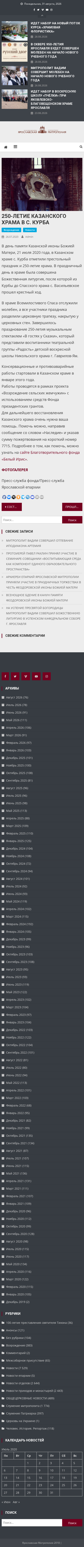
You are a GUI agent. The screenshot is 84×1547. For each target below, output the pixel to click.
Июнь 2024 (14, 894)
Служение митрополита (23, 1406)
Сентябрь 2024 (16, 871)
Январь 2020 (15, 1294)
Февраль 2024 (16, 924)
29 (28, 1493)
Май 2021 (13, 1173)
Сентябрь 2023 (16, 962)
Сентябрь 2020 (16, 1234)
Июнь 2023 (14, 984)
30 (40, 1493)
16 (40, 1478)
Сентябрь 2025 (16, 780)
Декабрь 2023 (15, 939)
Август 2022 (14, 1060)
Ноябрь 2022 (15, 1037)
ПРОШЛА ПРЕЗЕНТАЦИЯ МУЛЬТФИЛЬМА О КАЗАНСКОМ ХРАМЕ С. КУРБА (73, 507)
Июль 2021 (13, 1158)
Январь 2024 (15, 932)
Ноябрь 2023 (15, 947)
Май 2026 (13, 720)
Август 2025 (14, 788)
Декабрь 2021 (15, 1120)
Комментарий (16, 1353)
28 (17, 1493)
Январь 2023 (15, 1022)
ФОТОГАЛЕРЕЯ (15, 469)
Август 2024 (14, 879)
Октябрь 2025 (15, 773)
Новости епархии (18, 1375)
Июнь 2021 (14, 1166)
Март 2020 (13, 1279)
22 (28, 1485)
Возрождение (11, 229)
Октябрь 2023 (15, 954)
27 (5, 1493)
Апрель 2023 (15, 1000)
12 (75, 1470)
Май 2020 (13, 1264)
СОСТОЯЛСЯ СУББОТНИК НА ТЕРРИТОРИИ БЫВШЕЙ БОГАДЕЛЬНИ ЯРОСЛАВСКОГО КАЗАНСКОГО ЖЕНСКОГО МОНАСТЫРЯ (14, 507)
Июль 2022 (13, 1068)
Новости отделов (18, 1383)
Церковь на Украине (20, 1421)
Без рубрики (15, 1338)
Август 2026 (14, 697)
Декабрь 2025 (15, 758)
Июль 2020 (13, 1249)
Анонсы (11, 1330)
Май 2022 (13, 1083)
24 (51, 1485)
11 (63, 1470)
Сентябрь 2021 (16, 1143)
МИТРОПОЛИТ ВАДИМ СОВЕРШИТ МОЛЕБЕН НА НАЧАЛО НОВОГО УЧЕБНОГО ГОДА (52, 74)
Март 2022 (13, 1098)
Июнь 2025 (14, 803)
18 (63, 1478)
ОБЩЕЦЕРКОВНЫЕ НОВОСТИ (26, 1398)
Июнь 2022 (14, 1075)
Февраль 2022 (16, 1105)
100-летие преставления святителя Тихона (36, 1323)
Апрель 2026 (15, 727)
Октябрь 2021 (15, 1136)
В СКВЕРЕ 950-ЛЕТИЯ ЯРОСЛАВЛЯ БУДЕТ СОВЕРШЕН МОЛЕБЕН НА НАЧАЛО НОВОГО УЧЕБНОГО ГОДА (55, 50)
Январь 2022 (15, 1113)
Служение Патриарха (21, 1413)
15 (28, 1478)
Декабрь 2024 (15, 848)
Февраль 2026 (16, 743)
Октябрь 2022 (15, 1045)
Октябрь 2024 (15, 864)
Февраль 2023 (16, 1015)
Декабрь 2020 (15, 1211)
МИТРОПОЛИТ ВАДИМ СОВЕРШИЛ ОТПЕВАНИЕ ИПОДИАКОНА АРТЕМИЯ (39, 543)
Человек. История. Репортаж (26, 1428)
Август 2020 (14, 1241)
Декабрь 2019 (15, 1302)
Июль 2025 (13, 795)
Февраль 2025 (16, 833)
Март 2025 (13, 826)
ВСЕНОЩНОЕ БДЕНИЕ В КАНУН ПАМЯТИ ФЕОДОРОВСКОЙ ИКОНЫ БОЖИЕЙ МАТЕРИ (37, 597)
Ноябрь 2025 (15, 765)
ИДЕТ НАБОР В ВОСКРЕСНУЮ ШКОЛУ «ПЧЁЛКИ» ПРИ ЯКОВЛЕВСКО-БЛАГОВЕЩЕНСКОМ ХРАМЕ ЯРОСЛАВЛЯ (53, 100)
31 (51, 1493)
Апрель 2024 (15, 909)
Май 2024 (13, 901)
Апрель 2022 (15, 1090)
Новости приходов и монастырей (29, 1391)
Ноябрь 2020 (15, 1219)
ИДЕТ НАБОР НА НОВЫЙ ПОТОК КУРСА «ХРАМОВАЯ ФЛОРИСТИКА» (55, 27)
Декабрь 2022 (15, 1030)
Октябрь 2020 (15, 1226)
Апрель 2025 (15, 818)
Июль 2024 (13, 886)
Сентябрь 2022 (16, 1052)
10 (51, 1470)
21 (17, 1485)
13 (5, 1478)
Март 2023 (13, 1007)
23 (40, 1485)
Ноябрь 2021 (15, 1128)
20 (5, 1485)
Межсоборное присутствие (25, 1360)
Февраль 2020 (16, 1287)
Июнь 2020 (14, 1256)
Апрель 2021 (15, 1181)
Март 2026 (13, 735)
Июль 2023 (13, 977)
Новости (30, 229)
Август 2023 (14, 969)
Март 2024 (13, 916)
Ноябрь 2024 (15, 856)
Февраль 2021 (16, 1196)
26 (75, 1485)
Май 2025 (13, 811)
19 (75, 1478)
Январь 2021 (15, 1204)
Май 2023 (13, 992)
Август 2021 (14, 1151)
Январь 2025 (15, 841)
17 (51, 1478)
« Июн (6, 1502)
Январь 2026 (15, 750)
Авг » (16, 1502)
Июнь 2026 (14, 712)
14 (17, 1478)
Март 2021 (13, 1188)
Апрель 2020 (15, 1272)
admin (29, 237)
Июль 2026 (13, 705)
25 (63, 1485)
